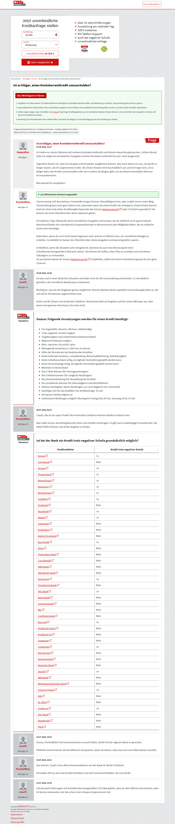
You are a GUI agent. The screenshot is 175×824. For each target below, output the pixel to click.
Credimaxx (43, 646)
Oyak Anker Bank (47, 554)
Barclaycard (44, 652)
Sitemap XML (18, 822)
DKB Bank (43, 677)
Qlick (40, 726)
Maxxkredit (44, 720)
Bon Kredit (43, 542)
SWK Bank (43, 566)
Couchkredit (44, 560)
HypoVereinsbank (47, 585)
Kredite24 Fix (45, 634)
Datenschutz (17, 818)
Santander (43, 523)
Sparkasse (43, 640)
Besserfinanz (45, 480)
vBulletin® (23, 806)
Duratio (42, 671)
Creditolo (43, 499)
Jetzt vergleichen (40, 62)
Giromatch (43, 579)
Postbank (43, 505)
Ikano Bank (44, 597)
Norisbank (43, 511)
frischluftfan (23, 202)
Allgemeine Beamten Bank (52, 683)
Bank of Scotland (47, 535)
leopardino (23, 152)
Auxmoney (43, 486)
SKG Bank (43, 591)
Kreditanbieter (65, 449)
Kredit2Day (44, 529)
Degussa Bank (45, 659)
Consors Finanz (46, 689)
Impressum (17, 814)
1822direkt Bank (46, 572)
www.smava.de (110, 209)
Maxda (41, 517)
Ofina (41, 548)
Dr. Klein (42, 702)
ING (40, 609)
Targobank (43, 462)
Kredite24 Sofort (47, 628)
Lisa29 (23, 282)
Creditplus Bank (46, 615)
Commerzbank (46, 603)
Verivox (42, 468)
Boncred (42, 622)
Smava (55, 112)
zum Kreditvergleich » (151, 4)
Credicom (43, 708)
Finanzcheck (44, 474)
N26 (40, 696)
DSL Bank (43, 714)
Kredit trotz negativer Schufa (127, 449)
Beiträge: (22, 157)
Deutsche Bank (46, 665)
